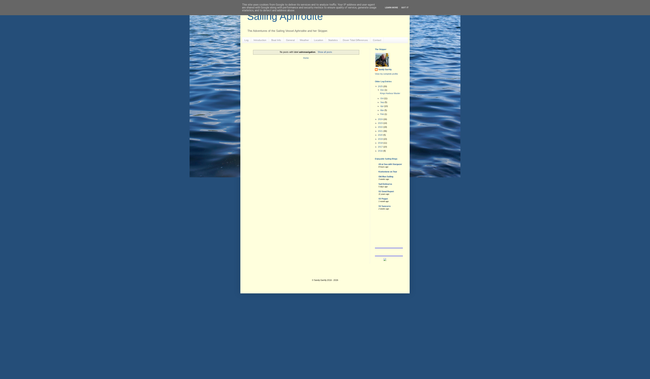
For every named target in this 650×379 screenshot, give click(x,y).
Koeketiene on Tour (387, 172)
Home (306, 58)
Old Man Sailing (385, 176)
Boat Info (276, 40)
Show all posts (325, 52)
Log (246, 40)
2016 (380, 151)
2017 (380, 147)
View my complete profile (386, 74)
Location (318, 40)
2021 (380, 131)
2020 (380, 135)
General (290, 40)
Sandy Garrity (385, 69)
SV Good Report (386, 191)
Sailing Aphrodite (285, 16)
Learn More (391, 7)
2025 (380, 86)
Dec (382, 90)
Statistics (333, 40)
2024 (380, 119)
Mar (382, 110)
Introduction (260, 40)
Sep (382, 102)
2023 (380, 123)
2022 (380, 127)
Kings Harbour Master (390, 93)
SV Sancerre (384, 206)
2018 (380, 143)
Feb (382, 114)
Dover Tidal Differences (355, 40)
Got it (405, 7)
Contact (377, 40)
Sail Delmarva (385, 184)
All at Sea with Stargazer (390, 164)
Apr (382, 106)
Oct (382, 98)
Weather (304, 40)
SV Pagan (383, 199)
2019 (380, 139)
